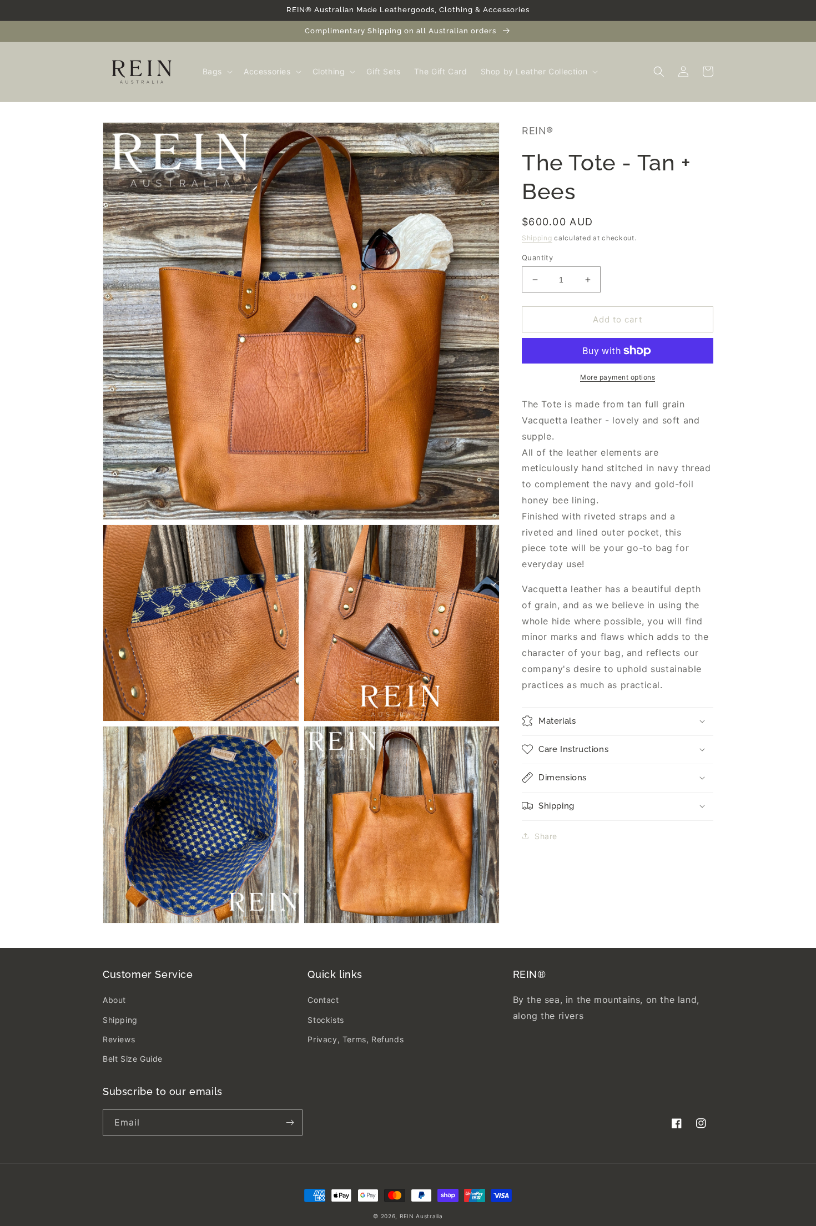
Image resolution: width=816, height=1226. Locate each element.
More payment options (617, 377)
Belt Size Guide (133, 1058)
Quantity (537, 257)
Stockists (326, 1020)
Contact (323, 1000)
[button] (216, 71)
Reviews (119, 1039)
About (114, 1000)
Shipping (537, 238)
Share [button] (546, 835)
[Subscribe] (290, 1122)
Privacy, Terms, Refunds (356, 1039)
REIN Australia (421, 1216)
